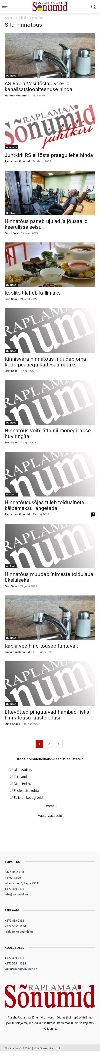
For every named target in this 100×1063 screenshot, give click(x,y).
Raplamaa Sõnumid (17, 161)
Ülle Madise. (23, 769)
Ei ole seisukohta (26, 790)
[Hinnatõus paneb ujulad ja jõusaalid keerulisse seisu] (50, 193)
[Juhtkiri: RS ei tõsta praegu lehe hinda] (50, 127)
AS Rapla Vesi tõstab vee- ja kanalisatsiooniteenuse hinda (38, 86)
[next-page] (59, 744)
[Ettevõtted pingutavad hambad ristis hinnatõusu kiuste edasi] (50, 683)
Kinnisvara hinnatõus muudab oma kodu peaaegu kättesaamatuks (45, 362)
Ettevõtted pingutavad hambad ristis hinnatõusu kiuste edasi (47, 715)
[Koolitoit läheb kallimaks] (50, 264)
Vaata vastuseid (50, 816)
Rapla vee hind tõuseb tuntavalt (41, 646)
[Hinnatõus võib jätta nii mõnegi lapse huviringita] (50, 402)
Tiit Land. (20, 776)
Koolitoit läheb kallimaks (33, 293)
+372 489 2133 (14, 889)
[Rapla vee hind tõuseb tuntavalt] (50, 617)
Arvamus (11, 147)
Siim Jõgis (11, 233)
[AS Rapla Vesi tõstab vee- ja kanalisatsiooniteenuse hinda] (50, 55)
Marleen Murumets (17, 95)
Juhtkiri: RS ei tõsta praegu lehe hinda (49, 155)
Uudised (11, 75)
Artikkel (10, 566)
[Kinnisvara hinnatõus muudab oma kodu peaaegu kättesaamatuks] (50, 330)
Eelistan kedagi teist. (29, 797)
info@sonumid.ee (16, 894)
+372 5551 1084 (15, 926)
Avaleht (9, 17)
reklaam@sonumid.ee (19, 932)
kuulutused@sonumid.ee (21, 969)
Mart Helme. (23, 783)
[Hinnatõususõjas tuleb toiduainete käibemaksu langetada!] (50, 474)
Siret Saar (11, 299)
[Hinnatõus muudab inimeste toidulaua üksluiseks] (50, 546)
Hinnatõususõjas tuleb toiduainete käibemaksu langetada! (44, 505)
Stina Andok (12, 724)
